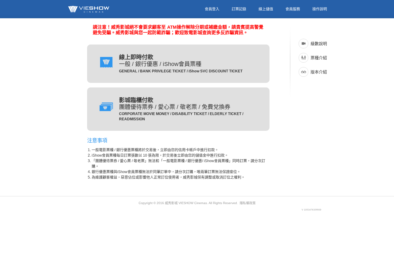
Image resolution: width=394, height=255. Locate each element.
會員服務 (292, 9)
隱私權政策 (248, 203)
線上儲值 (266, 9)
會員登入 (212, 9)
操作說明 (319, 9)
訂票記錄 (239, 9)
